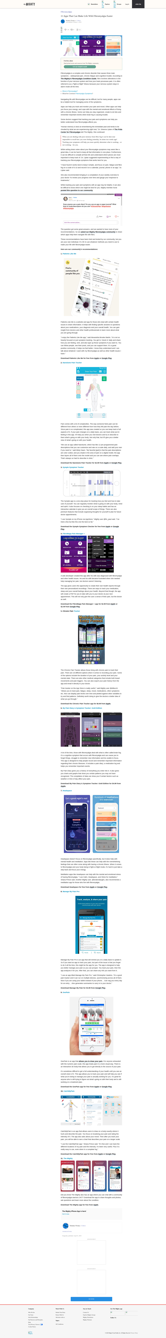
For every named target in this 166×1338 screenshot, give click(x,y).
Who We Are (31, 1312)
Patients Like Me (69, 254)
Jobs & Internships (33, 1317)
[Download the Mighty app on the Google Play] (133, 1313)
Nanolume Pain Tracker (72, 363)
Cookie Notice (32, 1326)
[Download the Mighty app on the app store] (117, 1313)
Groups (119, 4)
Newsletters (94, 4)
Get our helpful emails (80, 67)
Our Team (30, 1315)
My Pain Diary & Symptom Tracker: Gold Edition (82, 708)
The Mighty (68, 1158)
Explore (107, 4)
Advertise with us (60, 1317)
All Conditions (59, 1324)
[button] (79, 20)
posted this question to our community (77, 190)
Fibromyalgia (66, 12)
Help (29, 1322)
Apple (96, 358)
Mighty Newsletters (88, 1317)
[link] (29, 4)
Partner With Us (60, 1315)
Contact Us (86, 1312)
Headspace (67, 791)
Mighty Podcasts (87, 1320)
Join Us (138, 4)
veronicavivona (67, 1231)
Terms (136, 1333)
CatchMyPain (69, 1091)
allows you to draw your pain (91, 1061)
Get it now (65, 1214)
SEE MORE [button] (91, 1299)
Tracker (76, 611)
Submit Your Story (60, 1312)
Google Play (107, 358)
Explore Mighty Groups (89, 1315)
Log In (127, 4)
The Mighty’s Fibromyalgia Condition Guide (78, 79)
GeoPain (66, 992)
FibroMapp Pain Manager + (74, 534)
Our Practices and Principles (35, 1320)
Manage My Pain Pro (71, 891)
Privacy (132, 1333)
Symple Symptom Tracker (73, 467)
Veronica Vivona (70, 20)
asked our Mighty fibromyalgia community (98, 232)
